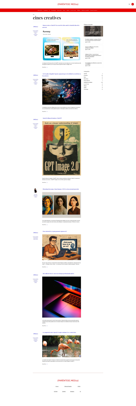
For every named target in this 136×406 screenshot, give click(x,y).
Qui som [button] (57, 386)
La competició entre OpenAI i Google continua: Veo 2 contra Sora (59, 332)
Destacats (35, 80)
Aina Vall (35, 194)
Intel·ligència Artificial (88, 82)
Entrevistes (86, 78)
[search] (129, 4)
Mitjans (85, 85)
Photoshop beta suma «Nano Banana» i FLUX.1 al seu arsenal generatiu (61, 189)
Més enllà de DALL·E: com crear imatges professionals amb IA (58, 273)
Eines (35, 33)
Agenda (85, 73)
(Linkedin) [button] (64, 391)
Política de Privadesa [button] (68, 386)
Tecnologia (86, 89)
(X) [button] (80, 391)
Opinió (37, 239)
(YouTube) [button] (55, 391)
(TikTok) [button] (79, 386)
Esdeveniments (87, 80)
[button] (132, 4)
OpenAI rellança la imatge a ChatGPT (52, 118)
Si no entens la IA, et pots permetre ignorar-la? (55, 231)
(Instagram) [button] (72, 391)
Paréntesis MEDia (35, 79)
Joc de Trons (86, 84)
